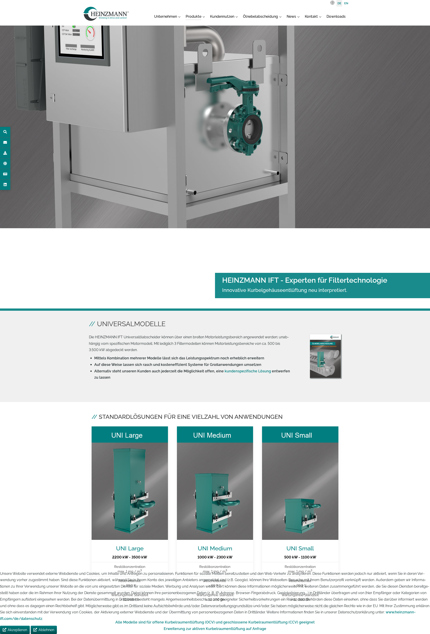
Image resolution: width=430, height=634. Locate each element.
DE (339, 3)
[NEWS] (5, 174)
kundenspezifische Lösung (248, 371)
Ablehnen (46, 630)
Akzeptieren (17, 630)
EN (346, 3)
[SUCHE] (5, 132)
